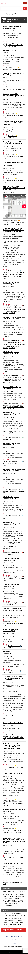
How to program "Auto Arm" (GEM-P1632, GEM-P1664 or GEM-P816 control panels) (14, 188)
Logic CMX (21, 952)
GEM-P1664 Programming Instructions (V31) (11, 585)
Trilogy (14, 924)
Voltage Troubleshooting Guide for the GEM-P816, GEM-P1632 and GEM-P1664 (13, 164)
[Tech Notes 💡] (12, 86)
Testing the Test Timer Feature (13, 723)
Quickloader (14, 905)
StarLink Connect (7, 924)
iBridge (8, 926)
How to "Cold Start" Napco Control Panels (12, 387)
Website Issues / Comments (14, 941)
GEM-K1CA (6, 893)
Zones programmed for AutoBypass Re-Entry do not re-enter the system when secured (13, 95)
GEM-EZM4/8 (17, 69)
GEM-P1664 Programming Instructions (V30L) (11, 559)
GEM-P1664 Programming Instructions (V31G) (11, 413)
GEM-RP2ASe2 (7, 900)
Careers (14, 943)
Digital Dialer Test (13, 891)
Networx (11, 920)
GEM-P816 (10, 917)
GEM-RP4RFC (10, 902)
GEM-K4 (5, 894)
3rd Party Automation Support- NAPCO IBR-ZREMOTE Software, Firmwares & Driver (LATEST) (14, 230)
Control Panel (10, 408)
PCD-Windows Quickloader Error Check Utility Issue (14, 74)
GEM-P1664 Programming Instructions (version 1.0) (11, 497)
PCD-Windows (7, 905)
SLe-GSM (16, 922)
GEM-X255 (18, 902)
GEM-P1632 (11, 915)
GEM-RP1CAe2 (17, 898)
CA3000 (11, 913)
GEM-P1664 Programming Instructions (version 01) (11, 352)
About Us (14, 940)
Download (7, 41)
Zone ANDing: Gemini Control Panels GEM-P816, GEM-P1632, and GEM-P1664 (13, 678)
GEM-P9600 (9, 898)
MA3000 (11, 903)
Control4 (5, 891)
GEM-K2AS (12, 893)
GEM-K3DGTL (20, 893)
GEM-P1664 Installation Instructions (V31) (10, 652)
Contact (14, 938)
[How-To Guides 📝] (13, 67)
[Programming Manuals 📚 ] (16, 306)
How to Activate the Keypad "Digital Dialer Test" (12, 27)
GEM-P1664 (10, 896)
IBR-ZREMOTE (20, 272)
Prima (4, 922)
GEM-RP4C (18, 309)
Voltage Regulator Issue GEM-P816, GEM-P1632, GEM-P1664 (13, 142)
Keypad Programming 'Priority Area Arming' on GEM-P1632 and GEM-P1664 (13, 123)
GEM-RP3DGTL (16, 900)
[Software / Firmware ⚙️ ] (15, 271)
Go (25, 8)
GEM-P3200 (17, 896)
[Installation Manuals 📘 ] (15, 646)
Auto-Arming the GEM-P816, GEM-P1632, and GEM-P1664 (12, 609)
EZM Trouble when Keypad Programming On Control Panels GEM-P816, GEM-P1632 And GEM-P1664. (14, 840)
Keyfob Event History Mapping (13, 773)
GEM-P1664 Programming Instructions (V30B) (11, 283)
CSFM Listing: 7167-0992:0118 (13, 863)
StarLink (21, 922)
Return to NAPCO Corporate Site (14, 936)
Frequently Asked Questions (12, 930)
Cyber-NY (14, 952)
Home (3, 14)
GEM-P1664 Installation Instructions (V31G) (10, 630)
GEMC (17, 919)
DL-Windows (17, 913)
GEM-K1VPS (9, 578)
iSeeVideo (13, 926)
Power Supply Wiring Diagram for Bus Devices (14, 810)
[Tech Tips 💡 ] (12, 43)
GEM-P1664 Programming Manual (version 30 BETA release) (14, 317)
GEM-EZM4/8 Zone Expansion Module (12, 51)
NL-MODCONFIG (19, 903)
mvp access (19, 926)
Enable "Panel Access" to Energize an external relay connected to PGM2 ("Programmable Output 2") (12, 746)
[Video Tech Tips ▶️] (14, 220)
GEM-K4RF (11, 894)
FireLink (5, 915)
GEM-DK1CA (21, 891)
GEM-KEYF (18, 894)
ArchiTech (5, 913)
